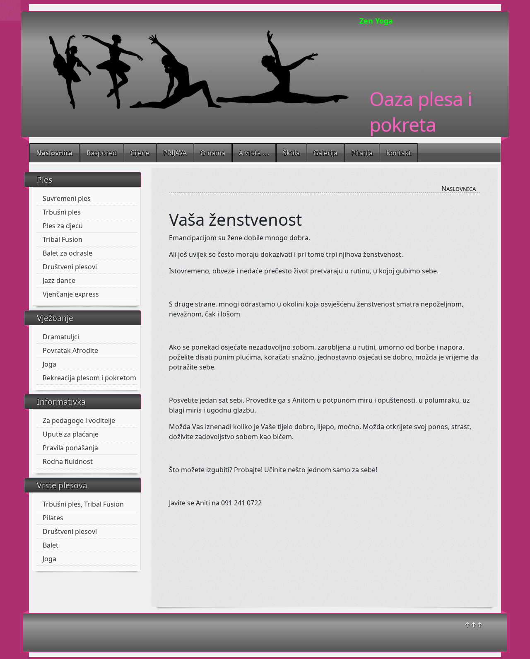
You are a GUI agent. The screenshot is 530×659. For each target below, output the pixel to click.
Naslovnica (54, 152)
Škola (291, 152)
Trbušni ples (62, 212)
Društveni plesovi (70, 266)
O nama (212, 152)
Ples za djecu (63, 225)
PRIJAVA (175, 152)
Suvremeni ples (67, 198)
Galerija (325, 152)
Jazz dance (59, 280)
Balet (50, 545)
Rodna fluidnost (68, 461)
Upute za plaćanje (71, 434)
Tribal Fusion (62, 239)
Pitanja (362, 152)
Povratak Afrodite (70, 350)
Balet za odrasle (67, 253)
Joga (49, 364)
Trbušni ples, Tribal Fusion (83, 504)
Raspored (102, 152)
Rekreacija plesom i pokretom (89, 377)
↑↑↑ (473, 624)
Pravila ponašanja (70, 447)
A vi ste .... (254, 152)
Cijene (139, 152)
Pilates (53, 517)
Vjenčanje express (71, 294)
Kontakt (398, 152)
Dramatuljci (61, 336)
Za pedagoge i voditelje (79, 420)
